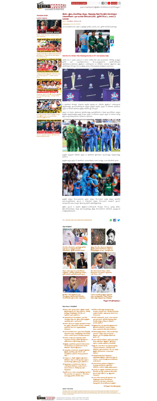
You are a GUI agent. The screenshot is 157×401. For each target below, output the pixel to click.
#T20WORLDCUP (88, 220)
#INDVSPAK (80, 220)
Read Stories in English (79, 3)
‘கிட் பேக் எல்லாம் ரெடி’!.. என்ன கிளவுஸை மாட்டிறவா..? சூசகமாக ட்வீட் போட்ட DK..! (101, 272)
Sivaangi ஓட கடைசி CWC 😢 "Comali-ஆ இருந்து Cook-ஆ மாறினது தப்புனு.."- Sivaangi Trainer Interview (49, 95)
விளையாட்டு (77, 21)
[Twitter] (106, 3)
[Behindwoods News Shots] (52, 5)
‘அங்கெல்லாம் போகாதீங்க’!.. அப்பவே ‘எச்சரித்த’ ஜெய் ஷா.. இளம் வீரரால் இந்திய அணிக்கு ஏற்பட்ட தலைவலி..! (77, 319)
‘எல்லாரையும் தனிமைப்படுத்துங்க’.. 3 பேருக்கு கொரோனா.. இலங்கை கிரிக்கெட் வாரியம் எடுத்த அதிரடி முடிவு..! (105, 365)
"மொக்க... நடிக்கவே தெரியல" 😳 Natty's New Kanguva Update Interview (48, 135)
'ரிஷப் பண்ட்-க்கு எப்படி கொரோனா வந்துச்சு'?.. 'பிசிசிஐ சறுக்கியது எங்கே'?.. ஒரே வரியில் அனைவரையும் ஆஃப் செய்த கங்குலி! (75, 273)
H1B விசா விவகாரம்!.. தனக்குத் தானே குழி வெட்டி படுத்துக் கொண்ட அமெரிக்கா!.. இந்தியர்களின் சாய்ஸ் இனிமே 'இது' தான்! (74, 249)
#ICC (76, 220)
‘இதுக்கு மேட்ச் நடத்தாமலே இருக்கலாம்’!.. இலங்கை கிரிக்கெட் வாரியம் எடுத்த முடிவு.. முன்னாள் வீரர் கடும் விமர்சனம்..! (105, 327)
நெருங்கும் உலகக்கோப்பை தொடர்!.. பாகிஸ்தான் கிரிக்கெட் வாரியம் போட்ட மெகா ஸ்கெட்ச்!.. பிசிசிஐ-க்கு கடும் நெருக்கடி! (75, 367)
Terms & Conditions (84, 399)
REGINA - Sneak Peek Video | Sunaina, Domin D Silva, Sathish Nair (48, 35)
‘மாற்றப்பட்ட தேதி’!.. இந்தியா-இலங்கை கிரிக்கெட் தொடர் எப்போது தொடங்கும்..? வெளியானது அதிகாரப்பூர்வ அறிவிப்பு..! (76, 360)
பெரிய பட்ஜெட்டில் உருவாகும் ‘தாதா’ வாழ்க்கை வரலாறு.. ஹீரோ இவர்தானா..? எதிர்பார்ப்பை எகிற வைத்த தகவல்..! (76, 340)
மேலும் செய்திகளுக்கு (111, 301)
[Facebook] (103, 3)
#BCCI (72, 220)
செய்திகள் (70, 21)
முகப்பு (64, 21)
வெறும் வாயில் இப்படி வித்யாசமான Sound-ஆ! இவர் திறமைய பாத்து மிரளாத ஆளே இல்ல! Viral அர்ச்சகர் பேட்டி (49, 55)
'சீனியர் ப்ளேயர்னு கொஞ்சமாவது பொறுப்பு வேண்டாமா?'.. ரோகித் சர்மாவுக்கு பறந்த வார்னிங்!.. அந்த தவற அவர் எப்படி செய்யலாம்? (105, 312)
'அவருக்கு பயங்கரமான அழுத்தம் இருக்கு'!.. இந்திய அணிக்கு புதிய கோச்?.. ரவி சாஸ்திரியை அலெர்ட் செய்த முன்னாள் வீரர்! (77, 353)
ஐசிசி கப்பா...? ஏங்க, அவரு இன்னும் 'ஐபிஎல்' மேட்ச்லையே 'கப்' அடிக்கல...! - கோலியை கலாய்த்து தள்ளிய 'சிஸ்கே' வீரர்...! (77, 374)
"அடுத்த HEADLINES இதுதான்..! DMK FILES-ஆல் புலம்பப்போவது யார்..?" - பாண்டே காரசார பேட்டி (48, 75)
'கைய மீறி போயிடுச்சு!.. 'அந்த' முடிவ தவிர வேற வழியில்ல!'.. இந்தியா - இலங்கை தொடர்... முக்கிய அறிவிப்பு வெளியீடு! (105, 341)
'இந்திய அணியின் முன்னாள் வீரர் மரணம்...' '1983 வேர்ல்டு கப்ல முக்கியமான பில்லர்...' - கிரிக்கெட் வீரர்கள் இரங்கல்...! (77, 346)
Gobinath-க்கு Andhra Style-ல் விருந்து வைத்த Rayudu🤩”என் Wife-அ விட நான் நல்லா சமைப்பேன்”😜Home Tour (48, 116)
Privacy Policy (75, 399)
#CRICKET (68, 220)
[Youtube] (109, 3)
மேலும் (117, 7)
